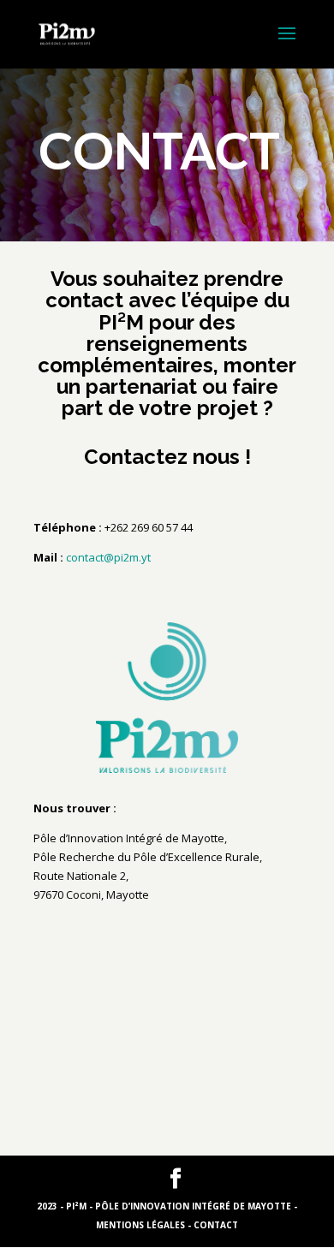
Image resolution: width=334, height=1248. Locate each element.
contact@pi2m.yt (108, 557)
